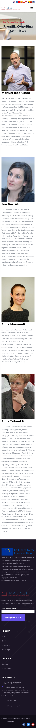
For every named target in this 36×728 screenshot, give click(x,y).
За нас (4, 636)
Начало (5, 19)
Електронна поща (9, 608)
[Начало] (11, 8)
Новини (5, 664)
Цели (4, 641)
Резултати (6, 645)
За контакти (6, 668)
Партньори (6, 649)
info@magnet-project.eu (13, 706)
